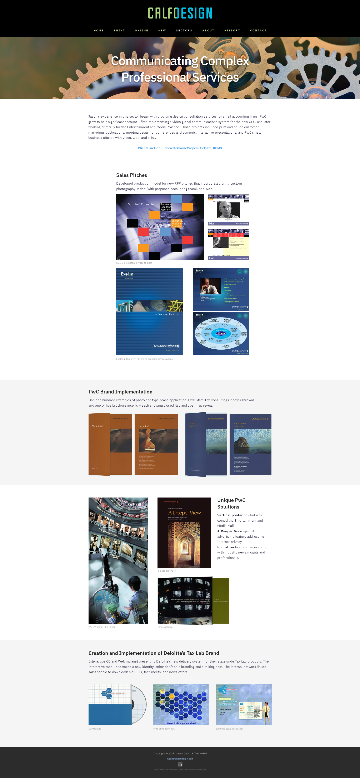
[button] (162, 30)
